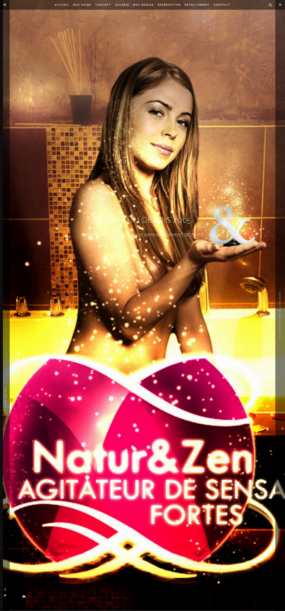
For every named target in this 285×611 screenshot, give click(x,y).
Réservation (169, 4)
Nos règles (143, 4)
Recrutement (197, 4)
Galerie (122, 4)
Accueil (62, 4)
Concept (103, 4)
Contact (222, 4)
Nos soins (82, 4)
